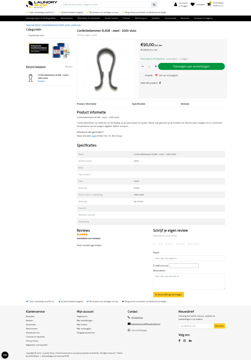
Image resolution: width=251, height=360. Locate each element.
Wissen (68, 66)
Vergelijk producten (86, 333)
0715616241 (137, 317)
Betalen (29, 320)
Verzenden (31, 324)
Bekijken (41, 81)
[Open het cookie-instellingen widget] (4, 355)
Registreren (82, 316)
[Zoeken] (154, 4)
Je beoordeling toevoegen (168, 294)
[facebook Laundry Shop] (179, 340)
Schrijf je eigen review (87, 35)
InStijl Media (34, 356)
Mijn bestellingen (85, 320)
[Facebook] (160, 83)
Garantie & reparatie (35, 337)
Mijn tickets (82, 324)
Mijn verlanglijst (84, 328)
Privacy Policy (32, 341)
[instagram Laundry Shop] (184, 340)
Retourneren (31, 328)
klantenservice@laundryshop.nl (145, 324)
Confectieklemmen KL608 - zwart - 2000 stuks (61, 25)
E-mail (160, 265)
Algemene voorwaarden (37, 345)
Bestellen (30, 316)
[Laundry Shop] (42, 4)
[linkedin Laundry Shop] (190, 340)
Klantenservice (33, 333)
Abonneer (219, 326)
